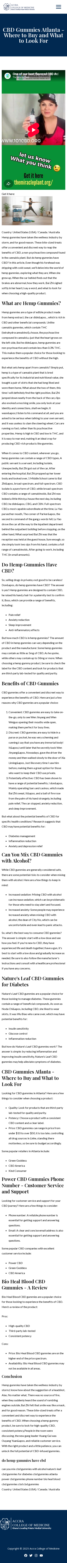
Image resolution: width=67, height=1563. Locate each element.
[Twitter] (30, 1555)
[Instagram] (36, 1555)
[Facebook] (25, 1555)
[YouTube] (41, 1555)
